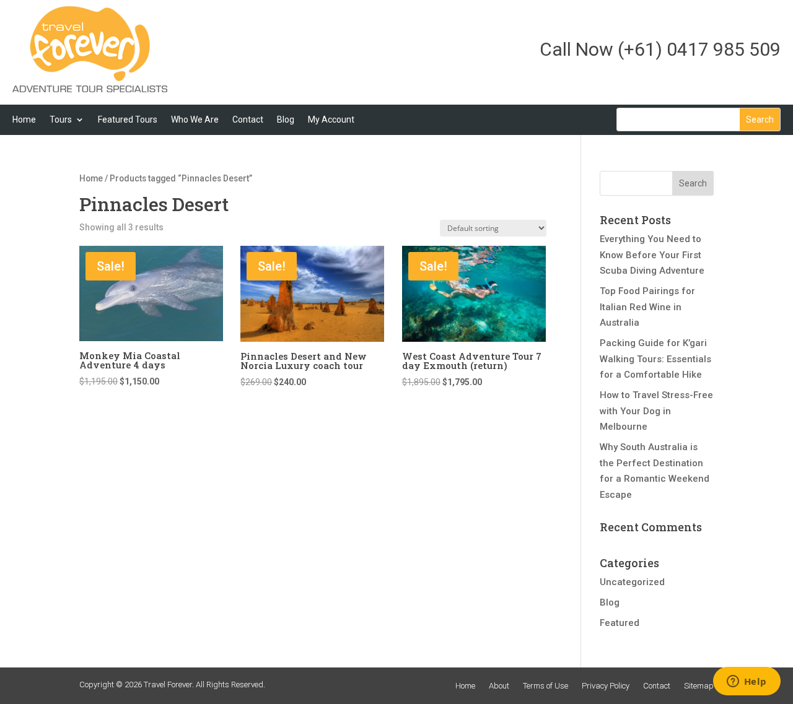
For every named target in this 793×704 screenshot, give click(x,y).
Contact (247, 119)
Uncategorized (632, 582)
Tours (61, 119)
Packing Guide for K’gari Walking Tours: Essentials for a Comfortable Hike (655, 358)
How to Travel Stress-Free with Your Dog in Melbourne (656, 410)
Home (24, 119)
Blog (285, 119)
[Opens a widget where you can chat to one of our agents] (746, 682)
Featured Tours (127, 119)
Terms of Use (545, 685)
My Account (331, 119)
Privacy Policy (605, 685)
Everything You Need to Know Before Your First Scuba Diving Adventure (652, 254)
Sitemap (699, 685)
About (499, 685)
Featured (619, 622)
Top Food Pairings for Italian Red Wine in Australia (647, 306)
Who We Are (195, 119)
